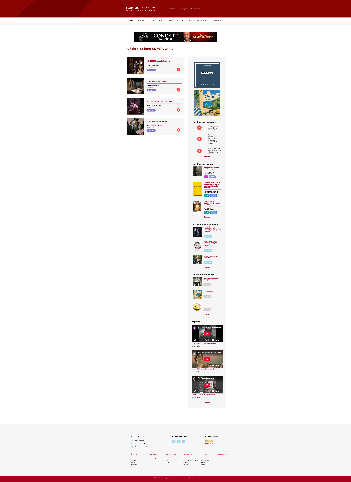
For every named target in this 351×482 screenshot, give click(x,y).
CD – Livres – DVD (174, 20)
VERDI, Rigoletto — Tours (157, 81)
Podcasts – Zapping (196, 20)
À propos (184, 9)
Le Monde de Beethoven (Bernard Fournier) (212, 203)
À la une (156, 20)
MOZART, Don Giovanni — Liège (159, 101)
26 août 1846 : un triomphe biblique (204, 343)
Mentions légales (164, 478)
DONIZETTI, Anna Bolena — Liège (160, 61)
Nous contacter (196, 9)
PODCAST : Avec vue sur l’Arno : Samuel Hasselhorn (214, 128)
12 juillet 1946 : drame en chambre (203, 394)
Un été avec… (208, 291)
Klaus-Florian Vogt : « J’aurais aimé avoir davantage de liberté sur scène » (212, 243)
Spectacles (143, 20)
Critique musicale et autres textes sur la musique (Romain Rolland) (212, 185)
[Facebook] (174, 441)
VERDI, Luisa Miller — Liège (157, 121)
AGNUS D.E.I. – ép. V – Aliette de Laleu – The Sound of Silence (214, 151)
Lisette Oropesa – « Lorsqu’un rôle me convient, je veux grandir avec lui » (212, 229)
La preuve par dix (209, 304)
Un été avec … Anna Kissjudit (211, 256)
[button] (157, 20)
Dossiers (215, 20)
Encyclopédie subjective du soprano (212, 279)
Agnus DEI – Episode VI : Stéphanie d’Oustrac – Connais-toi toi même (213, 139)
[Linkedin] (183, 441)
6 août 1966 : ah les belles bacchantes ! (205, 369)
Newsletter (172, 9)
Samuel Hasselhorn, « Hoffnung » (212, 168)
